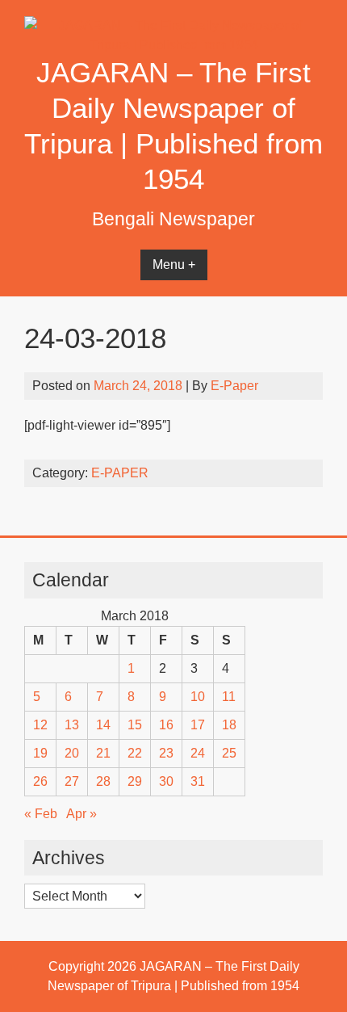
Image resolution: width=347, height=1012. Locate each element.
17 (197, 725)
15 (135, 725)
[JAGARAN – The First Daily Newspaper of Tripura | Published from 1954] (173, 45)
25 (229, 753)
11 (229, 696)
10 (197, 696)
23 (166, 753)
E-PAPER (119, 473)
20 (72, 753)
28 (103, 781)
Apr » (81, 814)
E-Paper (234, 386)
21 (103, 753)
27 (72, 781)
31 (197, 781)
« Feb (40, 814)
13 (72, 725)
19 (40, 753)
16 (166, 725)
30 (166, 781)
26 (40, 781)
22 (135, 753)
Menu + (174, 264)
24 (197, 753)
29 (135, 781)
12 (40, 725)
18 (229, 725)
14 (103, 725)
